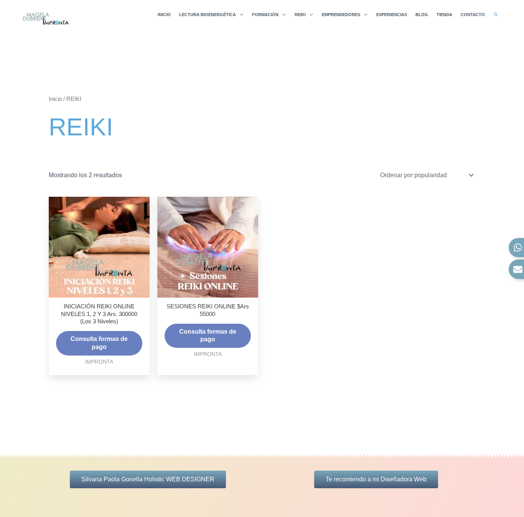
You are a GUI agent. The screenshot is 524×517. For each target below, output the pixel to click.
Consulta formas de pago (99, 343)
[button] (496, 14)
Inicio (55, 99)
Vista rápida (99, 290)
